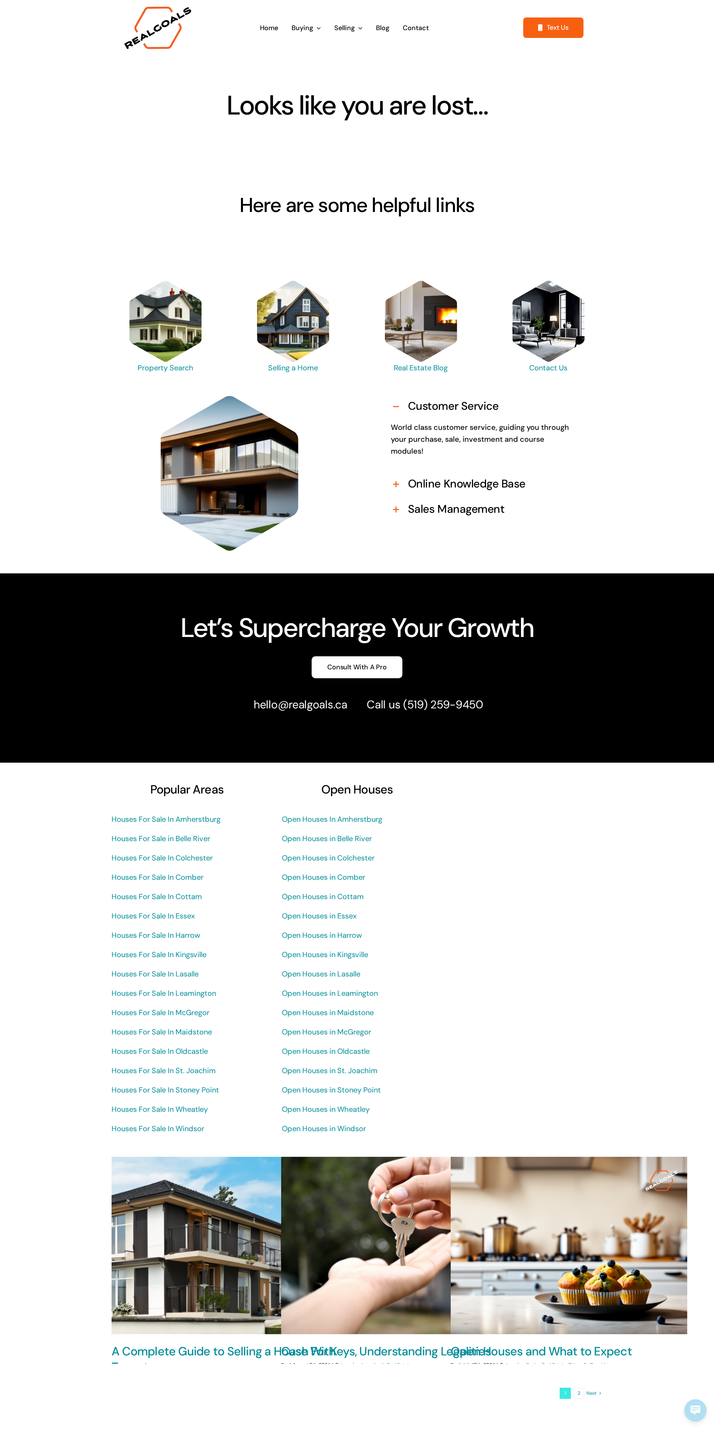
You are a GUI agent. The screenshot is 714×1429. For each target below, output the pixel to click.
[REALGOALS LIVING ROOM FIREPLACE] (421, 284)
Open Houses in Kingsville (325, 954)
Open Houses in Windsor (324, 1128)
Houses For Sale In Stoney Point (165, 1090)
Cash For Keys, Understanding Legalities (386, 1351)
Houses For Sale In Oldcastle (160, 1051)
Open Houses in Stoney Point (331, 1090)
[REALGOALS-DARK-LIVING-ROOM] (549, 284)
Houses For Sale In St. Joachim (164, 1070)
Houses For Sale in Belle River (161, 838)
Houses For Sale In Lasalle (155, 974)
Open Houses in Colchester (328, 858)
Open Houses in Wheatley (326, 1109)
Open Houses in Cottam (323, 896)
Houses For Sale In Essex (153, 916)
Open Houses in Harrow (322, 935)
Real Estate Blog (421, 368)
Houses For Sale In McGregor (160, 1012)
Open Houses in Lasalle (321, 974)
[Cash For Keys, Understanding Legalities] (399, 1245)
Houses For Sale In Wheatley (160, 1109)
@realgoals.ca (312, 704)
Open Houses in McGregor (326, 1032)
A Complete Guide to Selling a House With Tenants (223, 1359)
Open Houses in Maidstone (328, 1012)
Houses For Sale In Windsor (158, 1128)
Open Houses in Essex (319, 916)
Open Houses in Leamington (330, 993)
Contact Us (548, 368)
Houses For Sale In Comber (157, 877)
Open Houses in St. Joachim (329, 1070)
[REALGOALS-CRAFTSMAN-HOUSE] (293, 284)
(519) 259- (429, 704)
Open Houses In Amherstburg (332, 819)
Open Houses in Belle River (327, 838)
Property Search (165, 368)
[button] (485, 407)
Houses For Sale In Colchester (162, 858)
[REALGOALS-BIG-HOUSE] (166, 284)
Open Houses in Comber (323, 877)
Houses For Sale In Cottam (157, 896)
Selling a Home (293, 368)
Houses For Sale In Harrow (156, 935)
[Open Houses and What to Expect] (569, 1245)
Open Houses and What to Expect (541, 1351)
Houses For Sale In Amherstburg (166, 819)
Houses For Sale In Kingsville (159, 954)
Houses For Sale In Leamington (164, 993)
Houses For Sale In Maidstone (162, 1032)
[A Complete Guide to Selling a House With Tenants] (230, 1245)
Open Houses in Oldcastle (326, 1051)
